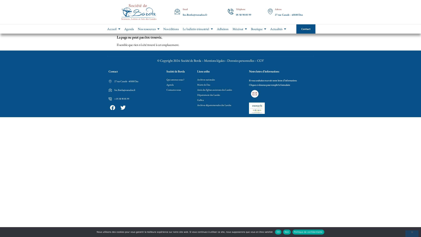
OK (278, 232)
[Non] (412, 233)
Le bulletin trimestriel (196, 29)
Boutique (257, 29)
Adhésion (223, 29)
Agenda (129, 29)
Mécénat (238, 29)
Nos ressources (147, 29)
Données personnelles (240, 60)
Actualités (276, 29)
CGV (260, 60)
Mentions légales (214, 60)
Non (287, 232)
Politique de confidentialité (308, 232)
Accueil (112, 29)
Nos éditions (171, 29)
